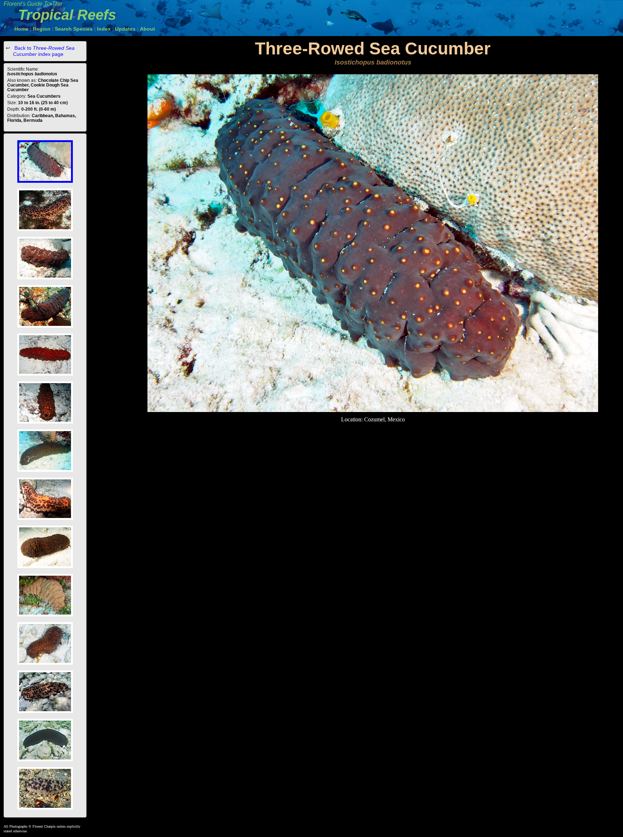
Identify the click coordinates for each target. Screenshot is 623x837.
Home (21, 29)
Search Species (74, 29)
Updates (125, 29)
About (147, 29)
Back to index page (44, 51)
